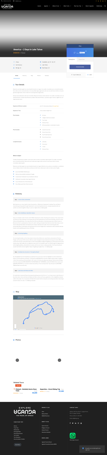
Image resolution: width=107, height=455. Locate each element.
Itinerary (24, 75)
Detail (16, 75)
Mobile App (99, 6)
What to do (66, 6)
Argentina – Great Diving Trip (50, 389)
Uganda (46, 6)
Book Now (17, 444)
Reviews (47, 75)
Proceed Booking (80, 67)
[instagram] (105, 1)
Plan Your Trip (77, 6)
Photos (39, 75)
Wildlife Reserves (45, 416)
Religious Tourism (45, 428)
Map (32, 75)
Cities (43, 411)
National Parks (45, 413)
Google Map (55, 106)
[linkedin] (98, 1)
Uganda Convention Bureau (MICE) (49, 444)
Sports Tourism (45, 425)
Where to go (56, 6)
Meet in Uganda (90, 6)
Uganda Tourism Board (47, 442)
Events (39, 6)
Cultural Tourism (45, 430)
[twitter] (100, 1)
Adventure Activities (46, 432)
